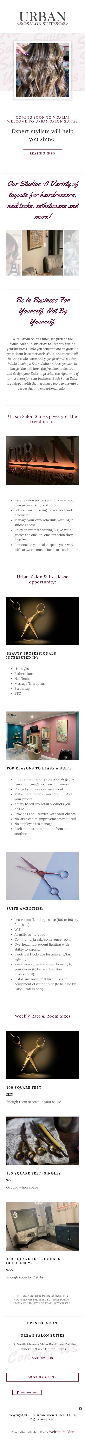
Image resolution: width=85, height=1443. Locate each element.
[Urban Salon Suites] (42, 18)
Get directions (29, 1392)
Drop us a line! (42, 1377)
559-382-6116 (42, 1358)
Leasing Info (42, 153)
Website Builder (61, 1432)
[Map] (42, 1400)
